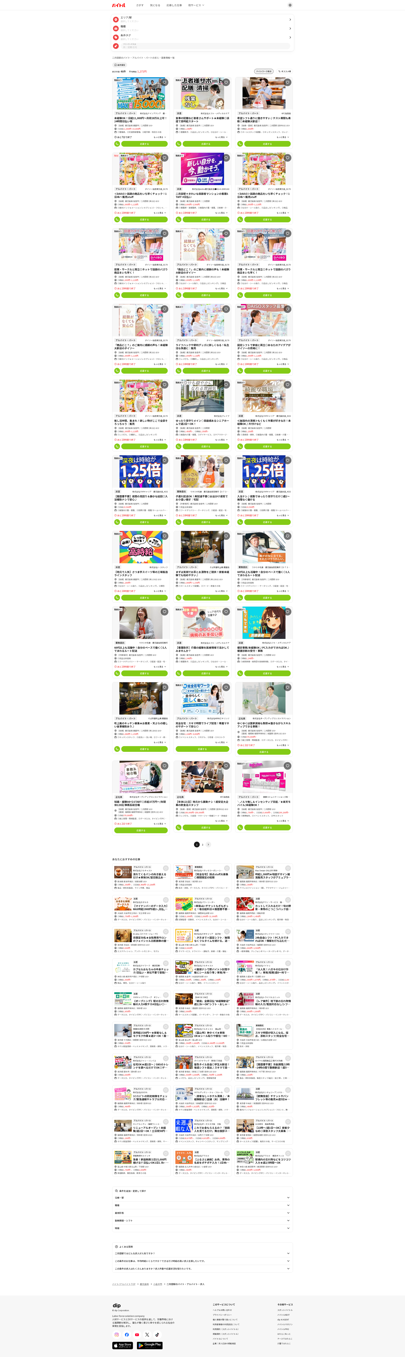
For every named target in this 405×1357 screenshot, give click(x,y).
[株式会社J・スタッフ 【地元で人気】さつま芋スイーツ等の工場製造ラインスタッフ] (141, 567)
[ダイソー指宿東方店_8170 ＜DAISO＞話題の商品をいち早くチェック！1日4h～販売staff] (141, 188)
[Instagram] (116, 1334)
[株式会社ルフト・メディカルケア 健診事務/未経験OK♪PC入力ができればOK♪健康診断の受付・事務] (264, 642)
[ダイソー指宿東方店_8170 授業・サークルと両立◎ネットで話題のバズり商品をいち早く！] (141, 264)
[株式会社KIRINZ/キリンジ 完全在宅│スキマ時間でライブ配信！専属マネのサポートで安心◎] (202, 718)
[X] (147, 1334)
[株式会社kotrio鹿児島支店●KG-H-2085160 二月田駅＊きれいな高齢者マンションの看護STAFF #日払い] (202, 188)
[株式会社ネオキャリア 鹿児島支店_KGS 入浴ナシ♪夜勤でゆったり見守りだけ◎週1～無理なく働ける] (264, 491)
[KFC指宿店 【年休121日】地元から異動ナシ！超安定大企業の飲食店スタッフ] (202, 796)
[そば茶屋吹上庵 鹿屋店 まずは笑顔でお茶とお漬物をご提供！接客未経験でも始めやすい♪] (202, 567)
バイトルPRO (283, 1329)
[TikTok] (157, 1334)
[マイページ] (290, 5)
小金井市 (157, 1284)
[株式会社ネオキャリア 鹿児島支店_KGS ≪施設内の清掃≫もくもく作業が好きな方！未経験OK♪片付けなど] (264, 415)
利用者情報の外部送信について (226, 1324)
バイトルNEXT (283, 1314)
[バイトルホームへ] (118, 5)
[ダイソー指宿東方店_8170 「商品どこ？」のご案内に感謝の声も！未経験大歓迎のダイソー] (202, 264)
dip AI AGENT (283, 1319)
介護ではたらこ (284, 1343)
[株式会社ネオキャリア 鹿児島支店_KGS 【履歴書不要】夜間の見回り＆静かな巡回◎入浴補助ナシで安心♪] (141, 491)
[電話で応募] (117, 144)
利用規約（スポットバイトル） (226, 1329)
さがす (140, 5)
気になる (155, 5)
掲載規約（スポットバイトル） (226, 1333)
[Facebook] (126, 1334)
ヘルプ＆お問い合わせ (222, 1309)
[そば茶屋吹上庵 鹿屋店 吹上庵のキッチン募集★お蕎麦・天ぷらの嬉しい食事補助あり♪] (141, 718)
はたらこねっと (284, 1333)
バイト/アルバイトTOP (123, 1284)
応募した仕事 (174, 5)
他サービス (194, 5)
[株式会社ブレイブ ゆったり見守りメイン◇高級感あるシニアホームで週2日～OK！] (202, 415)
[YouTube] (137, 1334)
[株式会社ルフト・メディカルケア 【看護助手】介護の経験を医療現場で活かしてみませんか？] (202, 642)
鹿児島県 (144, 1284)
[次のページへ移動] (208, 844)
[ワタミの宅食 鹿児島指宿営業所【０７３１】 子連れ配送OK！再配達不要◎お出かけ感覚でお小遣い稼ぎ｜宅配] (202, 491)
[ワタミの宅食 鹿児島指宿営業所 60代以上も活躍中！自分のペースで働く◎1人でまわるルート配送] (141, 642)
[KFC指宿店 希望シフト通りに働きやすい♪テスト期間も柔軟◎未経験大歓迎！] (264, 113)
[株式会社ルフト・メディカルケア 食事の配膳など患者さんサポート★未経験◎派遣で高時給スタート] (202, 113)
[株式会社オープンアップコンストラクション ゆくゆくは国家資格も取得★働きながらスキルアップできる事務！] (264, 719)
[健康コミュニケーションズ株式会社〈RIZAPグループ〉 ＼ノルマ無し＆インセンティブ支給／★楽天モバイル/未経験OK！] (264, 796)
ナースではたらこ (284, 1338)
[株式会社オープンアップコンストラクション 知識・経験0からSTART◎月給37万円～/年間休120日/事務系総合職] (141, 798)
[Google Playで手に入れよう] (150, 1345)
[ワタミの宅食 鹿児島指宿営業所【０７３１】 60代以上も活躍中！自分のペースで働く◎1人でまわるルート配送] (264, 567)
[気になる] (164, 82)
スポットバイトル (285, 1309)
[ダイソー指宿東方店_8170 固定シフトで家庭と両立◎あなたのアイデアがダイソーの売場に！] (264, 340)
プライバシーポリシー (222, 1314)
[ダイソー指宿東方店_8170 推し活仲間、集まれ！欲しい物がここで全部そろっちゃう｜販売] (141, 415)
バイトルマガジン (285, 1324)
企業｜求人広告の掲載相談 (224, 1343)
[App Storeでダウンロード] (122, 1345)
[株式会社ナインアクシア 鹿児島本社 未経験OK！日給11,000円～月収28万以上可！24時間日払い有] (141, 113)
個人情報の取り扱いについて (225, 1319)
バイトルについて (220, 1338)
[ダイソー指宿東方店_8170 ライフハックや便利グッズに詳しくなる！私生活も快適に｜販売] (202, 340)
